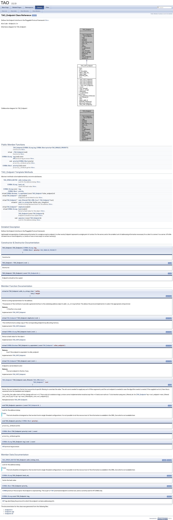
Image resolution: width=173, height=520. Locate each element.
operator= (21, 218)
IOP (14, 158)
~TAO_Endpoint (18, 152)
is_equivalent (22, 193)
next (19, 195)
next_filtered (22, 200)
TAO (52, 490)
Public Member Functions (157, 14)
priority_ (21, 191)
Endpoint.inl (9, 513)
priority (48, 147)
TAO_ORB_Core (33, 200)
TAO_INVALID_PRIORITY (60, 147)
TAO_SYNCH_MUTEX (10, 180)
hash (20, 209)
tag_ (19, 189)
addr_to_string (23, 202)
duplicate (21, 207)
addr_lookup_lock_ (24, 180)
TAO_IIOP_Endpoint (19, 312)
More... (47, 20)
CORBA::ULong (28, 147)
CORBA (4, 490)
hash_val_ (21, 184)
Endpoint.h (8, 510)
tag (35, 147)
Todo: (4, 413)
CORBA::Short (41, 147)
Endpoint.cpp (9, 511)
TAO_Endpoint (18, 147)
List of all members (167, 14)
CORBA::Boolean (11, 193)
